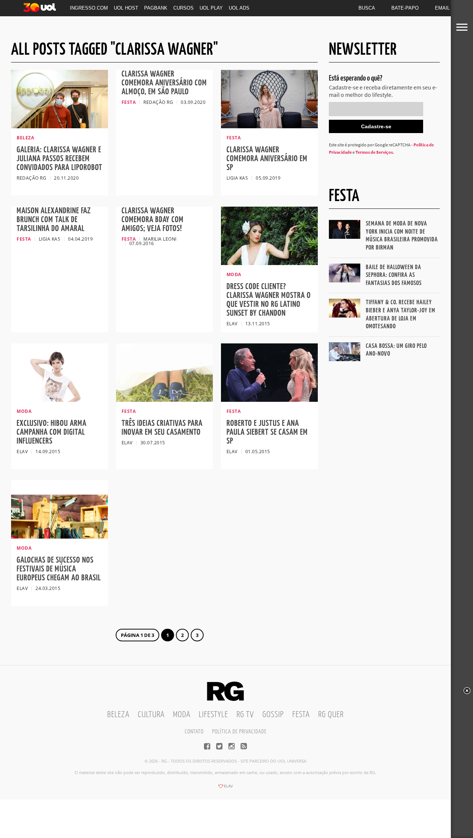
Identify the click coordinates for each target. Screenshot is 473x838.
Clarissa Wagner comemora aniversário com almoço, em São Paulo (164, 83)
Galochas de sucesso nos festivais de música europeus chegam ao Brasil (59, 569)
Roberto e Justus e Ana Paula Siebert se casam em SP (267, 432)
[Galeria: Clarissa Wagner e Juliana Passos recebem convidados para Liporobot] (59, 126)
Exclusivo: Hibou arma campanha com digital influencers (51, 432)
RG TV (245, 714)
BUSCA (366, 8)
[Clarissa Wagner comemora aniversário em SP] (269, 126)
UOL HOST (126, 8)
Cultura (151, 714)
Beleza (118, 714)
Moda (181, 714)
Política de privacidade (239, 731)
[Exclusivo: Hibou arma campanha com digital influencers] (59, 399)
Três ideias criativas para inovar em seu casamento (162, 428)
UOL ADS (239, 8)
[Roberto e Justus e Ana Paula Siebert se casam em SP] (269, 399)
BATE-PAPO (405, 8)
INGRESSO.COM (89, 8)
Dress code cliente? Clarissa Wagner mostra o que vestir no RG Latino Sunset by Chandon (269, 300)
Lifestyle (213, 714)
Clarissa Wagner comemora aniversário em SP (267, 159)
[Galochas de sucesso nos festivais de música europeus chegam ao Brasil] (59, 536)
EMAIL (442, 8)
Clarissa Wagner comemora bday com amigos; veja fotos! (153, 220)
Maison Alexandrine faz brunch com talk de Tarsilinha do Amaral (54, 220)
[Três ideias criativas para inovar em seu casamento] (164, 399)
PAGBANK (155, 8)
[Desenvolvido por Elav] (225, 788)
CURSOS (183, 8)
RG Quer (331, 714)
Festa (301, 714)
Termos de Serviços (374, 152)
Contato (194, 731)
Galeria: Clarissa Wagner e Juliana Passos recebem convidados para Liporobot (59, 159)
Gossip (273, 714)
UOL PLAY (211, 8)
